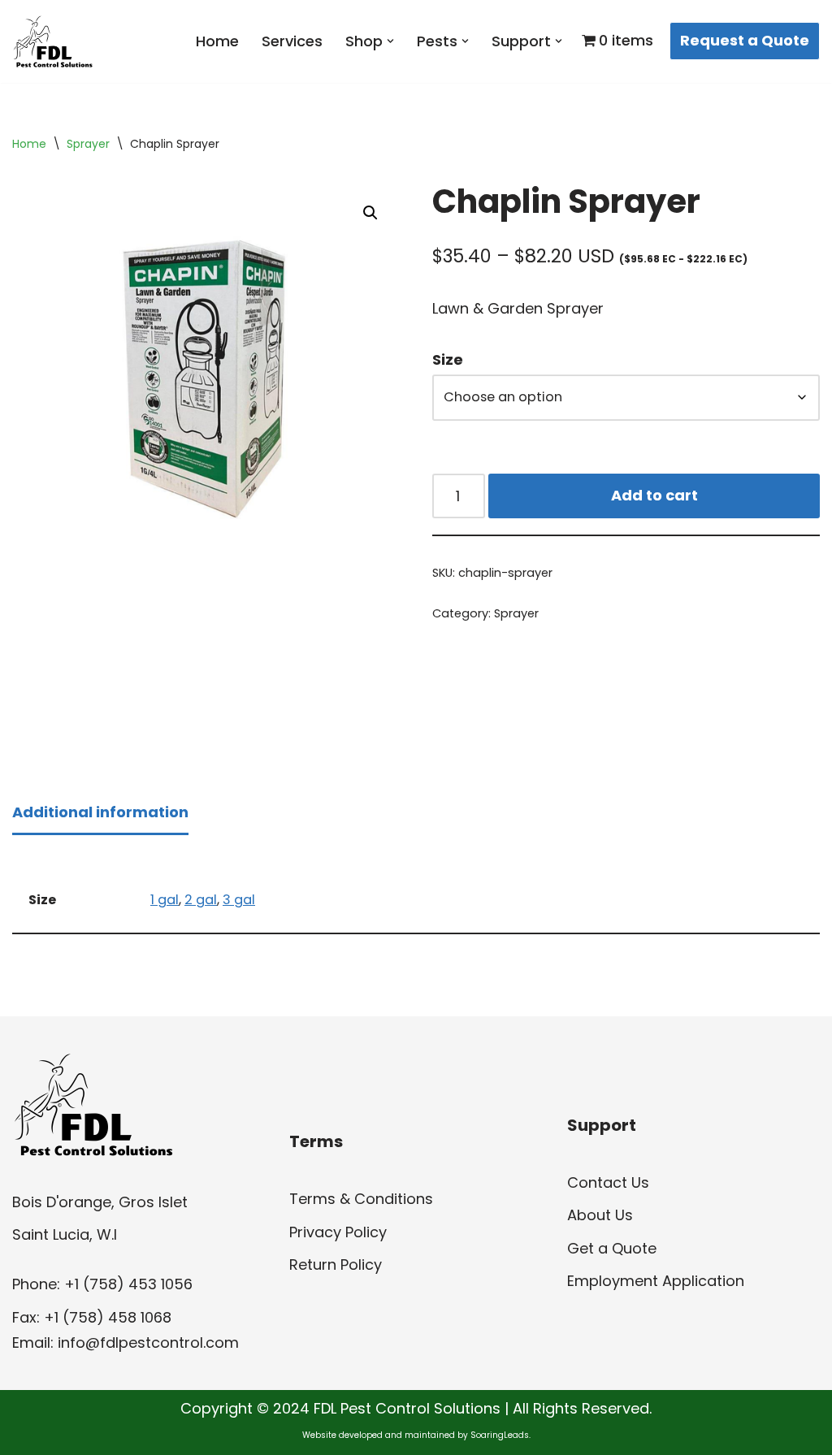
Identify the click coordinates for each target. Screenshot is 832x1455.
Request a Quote (744, 40)
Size (447, 359)
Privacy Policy (338, 1232)
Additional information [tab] (100, 812)
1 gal (164, 899)
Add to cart (654, 495)
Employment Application (655, 1281)
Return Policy (335, 1264)
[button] (390, 41)
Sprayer (88, 144)
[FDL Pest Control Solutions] (52, 41)
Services (292, 41)
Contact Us (608, 1182)
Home (217, 41)
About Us (600, 1215)
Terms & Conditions (361, 1199)
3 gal (239, 899)
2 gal (200, 899)
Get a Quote (611, 1248)
